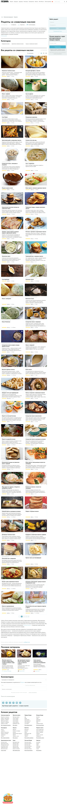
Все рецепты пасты (40, 737)
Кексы (26, 732)
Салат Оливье (15, 718)
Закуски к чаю (16, 736)
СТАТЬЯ (3, 658)
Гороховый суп (28, 720)
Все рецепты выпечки (29, 737)
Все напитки (38, 750)
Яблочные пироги (4, 720)
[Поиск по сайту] (60, 2)
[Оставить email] (57, 43)
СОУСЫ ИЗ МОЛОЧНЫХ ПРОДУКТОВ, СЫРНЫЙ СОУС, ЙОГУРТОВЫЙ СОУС (11, 556)
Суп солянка (27, 722)
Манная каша (15, 746)
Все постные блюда (28, 750)
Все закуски (15, 737)
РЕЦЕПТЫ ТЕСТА (28, 604)
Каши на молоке (16, 748)
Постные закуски (28, 743)
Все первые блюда (28, 725)
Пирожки (26, 734)
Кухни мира (3, 750)
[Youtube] (17, 703)
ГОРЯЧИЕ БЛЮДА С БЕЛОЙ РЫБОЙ (8, 230)
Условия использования (33, 692)
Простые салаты (16, 717)
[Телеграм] (3, 703)
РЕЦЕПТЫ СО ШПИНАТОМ (6, 320)
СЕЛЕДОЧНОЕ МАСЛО (29, 414)
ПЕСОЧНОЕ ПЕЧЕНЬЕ (5, 205)
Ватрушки (27, 729)
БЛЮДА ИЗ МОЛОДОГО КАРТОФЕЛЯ (32, 69)
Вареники (38, 720)
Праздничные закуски (17, 733)
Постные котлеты (28, 748)
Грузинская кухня (4, 743)
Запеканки (3, 734)
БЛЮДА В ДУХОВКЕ (29, 254)
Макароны (38, 736)
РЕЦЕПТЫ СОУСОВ (29, 92)
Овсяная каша (16, 743)
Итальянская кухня (5, 744)
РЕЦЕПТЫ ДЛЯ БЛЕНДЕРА (30, 320)
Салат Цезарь (15, 719)
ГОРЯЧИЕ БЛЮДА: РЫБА (6, 138)
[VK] (7, 703)
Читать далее (4, 35)
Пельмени (38, 719)
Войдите (23, 682)
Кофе (37, 744)
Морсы (37, 743)
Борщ (26, 718)
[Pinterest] (13, 703)
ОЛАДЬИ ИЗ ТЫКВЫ (29, 205)
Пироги (26, 736)
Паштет (14, 734)
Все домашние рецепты (6, 725)
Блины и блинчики (5, 732)
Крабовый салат (16, 723)
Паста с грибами (39, 732)
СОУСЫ (3, 604)
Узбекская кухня (4, 747)
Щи (25, 717)
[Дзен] (20, 703)
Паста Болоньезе (39, 730)
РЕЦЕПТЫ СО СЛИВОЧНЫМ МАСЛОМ (8, 186)
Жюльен (14, 729)
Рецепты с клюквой (5, 722)
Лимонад (38, 746)
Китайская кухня (4, 746)
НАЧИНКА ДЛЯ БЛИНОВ (6, 343)
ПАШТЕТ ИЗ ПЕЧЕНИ (5, 414)
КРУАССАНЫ (28, 115)
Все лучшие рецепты (5, 737)
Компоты (38, 747)
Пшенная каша (16, 747)
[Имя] (12, 685)
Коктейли (38, 742)
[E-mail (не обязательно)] (36, 685)
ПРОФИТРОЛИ (4, 391)
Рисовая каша (15, 744)
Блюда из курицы (4, 733)
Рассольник (27, 719)
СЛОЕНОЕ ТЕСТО (28, 138)
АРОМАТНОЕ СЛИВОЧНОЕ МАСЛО (7, 69)
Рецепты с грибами (5, 719)
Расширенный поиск (58, 31)
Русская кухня (4, 742)
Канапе (14, 732)
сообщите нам (27, 642)
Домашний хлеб (28, 733)
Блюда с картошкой (5, 718)
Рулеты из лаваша (16, 730)
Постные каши (27, 747)
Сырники (3, 730)
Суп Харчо (27, 723)
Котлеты (38, 717)
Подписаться (58, 47)
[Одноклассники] (10, 703)
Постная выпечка (28, 746)
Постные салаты (28, 742)
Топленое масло (27, 625)
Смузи (37, 748)
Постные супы (27, 744)
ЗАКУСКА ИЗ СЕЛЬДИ (29, 437)
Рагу (37, 722)
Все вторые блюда (40, 725)
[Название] (58, 22)
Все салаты (15, 725)
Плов (37, 718)
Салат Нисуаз (15, 720)
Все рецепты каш (16, 750)
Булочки (26, 730)
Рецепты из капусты (5, 717)
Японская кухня (4, 748)
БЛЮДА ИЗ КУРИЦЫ (29, 485)
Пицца (2, 729)
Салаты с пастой (39, 734)
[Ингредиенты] (58, 25)
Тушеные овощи (39, 723)
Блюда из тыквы (4, 723)
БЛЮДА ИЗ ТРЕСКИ (29, 186)
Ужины (2, 736)
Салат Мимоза (16, 722)
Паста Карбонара (40, 729)
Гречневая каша (16, 742)
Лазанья (38, 733)
